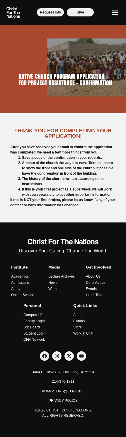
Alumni (78, 315)
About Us (93, 276)
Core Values (95, 283)
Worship (55, 289)
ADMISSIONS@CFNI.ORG (63, 391)
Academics (20, 276)
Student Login (34, 333)
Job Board (31, 327)
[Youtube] (81, 356)
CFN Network (34, 340)
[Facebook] (44, 356)
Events (91, 289)
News (52, 283)
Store (77, 327)
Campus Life (33, 315)
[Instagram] (57, 356)
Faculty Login (34, 321)
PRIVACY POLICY (63, 401)
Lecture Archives (61, 276)
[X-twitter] (69, 356)
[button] (115, 12)
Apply (15, 289)
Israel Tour (94, 295)
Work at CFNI (83, 333)
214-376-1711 (63, 381)
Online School (22, 295)
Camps (79, 321)
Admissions (20, 283)
